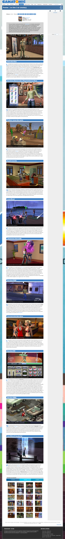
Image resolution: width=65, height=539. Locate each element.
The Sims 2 (27, 24)
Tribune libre (45, 4)
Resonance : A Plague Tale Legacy (47, 533)
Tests (8, 4)
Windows (31, 14)
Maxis (28, 18)
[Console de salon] (11, 485)
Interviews (12, 4)
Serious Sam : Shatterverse (46, 531)
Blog (32, 4)
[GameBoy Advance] (29, 515)
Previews (21, 4)
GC (20, 14)
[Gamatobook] (55, 11)
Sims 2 (16, 74)
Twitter (25, 479)
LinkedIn (37, 479)
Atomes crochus (27, 4)
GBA (18, 14)
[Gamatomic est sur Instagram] (60, 11)
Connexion (55, 12)
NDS (23, 14)
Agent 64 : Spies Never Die (46, 536)
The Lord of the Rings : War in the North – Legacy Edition (51, 535)
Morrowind (20, 312)
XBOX (35, 14)
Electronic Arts (27, 17)
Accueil (4, 4)
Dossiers (16, 4)
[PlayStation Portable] (38, 497)
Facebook (13, 479)
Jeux (35, 4)
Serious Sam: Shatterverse (46, 532)
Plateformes (39, 4)
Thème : (53, 34)
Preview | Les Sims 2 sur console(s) (15, 7)
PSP (28, 14)
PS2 (25, 14)
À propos (50, 4)
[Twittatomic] (50, 11)
